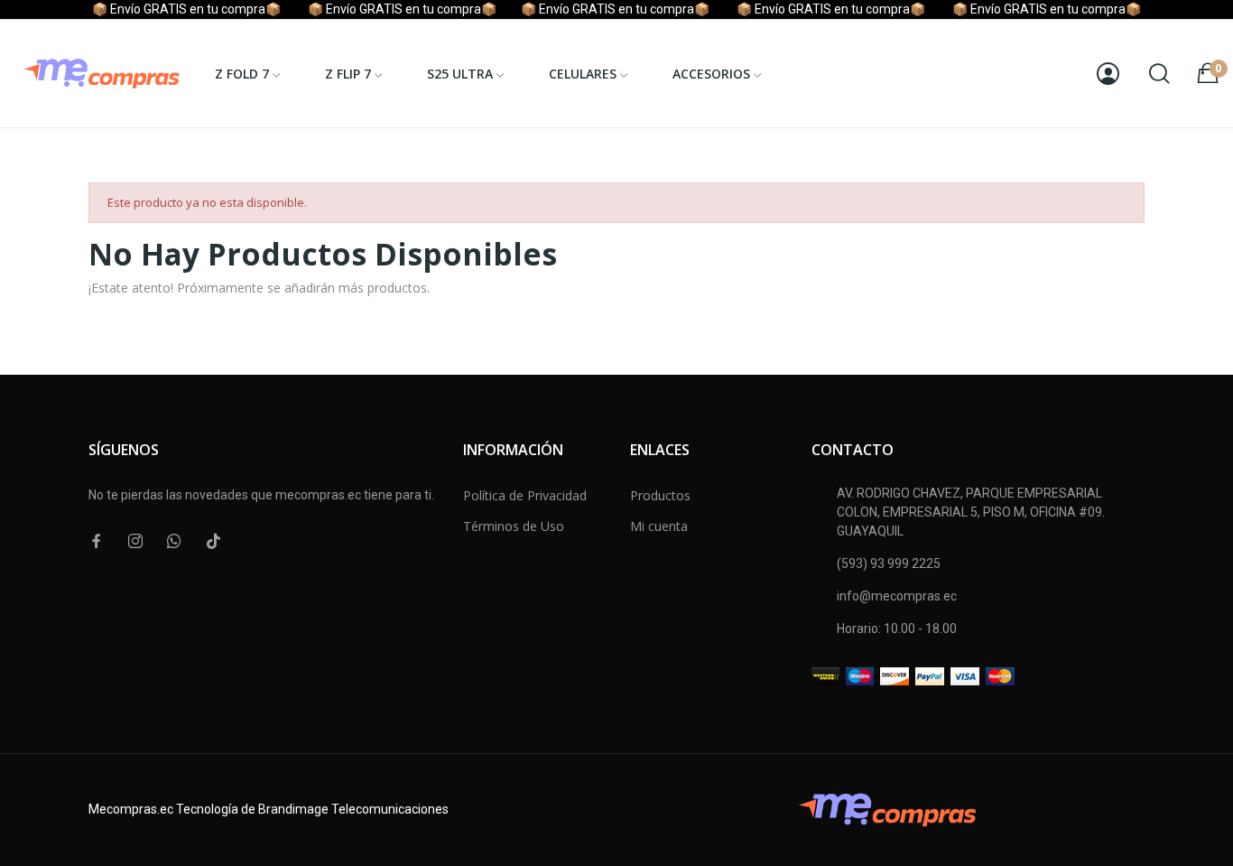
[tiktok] (213, 541)
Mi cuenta (659, 526)
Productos (660, 495)
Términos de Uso (513, 526)
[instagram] (135, 541)
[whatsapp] (174, 541)
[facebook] (96, 541)
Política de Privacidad (525, 495)
